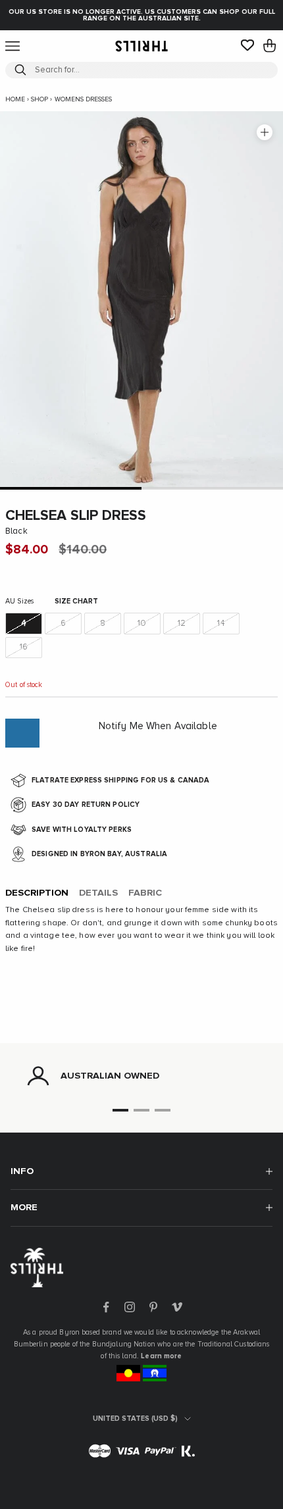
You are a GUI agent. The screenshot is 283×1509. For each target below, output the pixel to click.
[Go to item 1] (71, 488)
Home (15, 99)
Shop (39, 99)
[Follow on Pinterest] (153, 1307)
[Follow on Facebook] (106, 1307)
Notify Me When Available (158, 726)
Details (98, 893)
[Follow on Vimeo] (177, 1307)
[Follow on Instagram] (129, 1307)
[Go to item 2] (212, 488)
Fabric (145, 893)
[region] (141, 1076)
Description (36, 893)
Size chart (76, 601)
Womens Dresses (83, 99)
